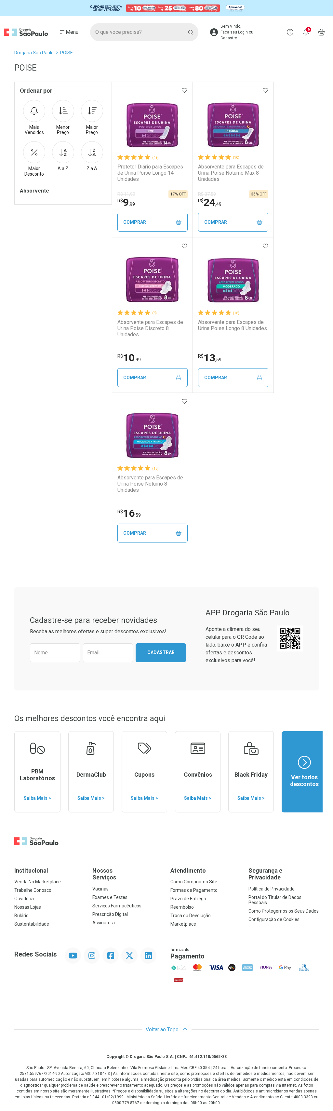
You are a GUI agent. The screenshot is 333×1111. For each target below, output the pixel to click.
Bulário (21, 915)
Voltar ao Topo (163, 1029)
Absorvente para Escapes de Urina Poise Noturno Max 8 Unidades (231, 173)
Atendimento (188, 870)
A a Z (63, 168)
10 (129, 358)
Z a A (92, 168)
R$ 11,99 (126, 194)
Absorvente (34, 191)
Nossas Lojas (27, 907)
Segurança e (265, 874)
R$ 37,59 (207, 194)
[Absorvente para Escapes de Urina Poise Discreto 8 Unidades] (152, 276)
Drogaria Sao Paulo (34, 52)
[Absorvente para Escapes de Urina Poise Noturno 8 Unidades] (152, 432)
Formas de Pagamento (194, 890)
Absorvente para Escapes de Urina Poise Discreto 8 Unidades (150, 328)
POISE (66, 52)
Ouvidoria (24, 898)
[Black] (166, 8)
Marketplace (183, 924)
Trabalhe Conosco (32, 890)
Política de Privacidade (271, 888)
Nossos (104, 874)
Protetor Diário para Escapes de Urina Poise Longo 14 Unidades (150, 173)
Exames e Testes (109, 897)
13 (209, 358)
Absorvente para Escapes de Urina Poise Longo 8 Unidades (232, 325)
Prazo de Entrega (188, 898)
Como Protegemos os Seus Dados (283, 911)
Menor (63, 130)
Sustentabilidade (31, 924)
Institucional (31, 870)
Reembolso (182, 907)
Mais (34, 130)
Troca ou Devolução (190, 915)
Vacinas (100, 888)
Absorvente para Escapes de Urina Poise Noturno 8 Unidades (150, 484)
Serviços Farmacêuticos (116, 905)
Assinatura (103, 922)
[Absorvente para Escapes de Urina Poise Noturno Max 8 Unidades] (233, 121)
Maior (92, 130)
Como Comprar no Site (193, 881)
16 (129, 513)
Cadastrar (161, 652)
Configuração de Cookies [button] (274, 919)
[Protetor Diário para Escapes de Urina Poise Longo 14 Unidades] (152, 121)
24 (209, 202)
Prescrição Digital (110, 914)
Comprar (134, 222)
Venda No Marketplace (37, 881)
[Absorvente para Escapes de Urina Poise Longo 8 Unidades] (233, 276)
